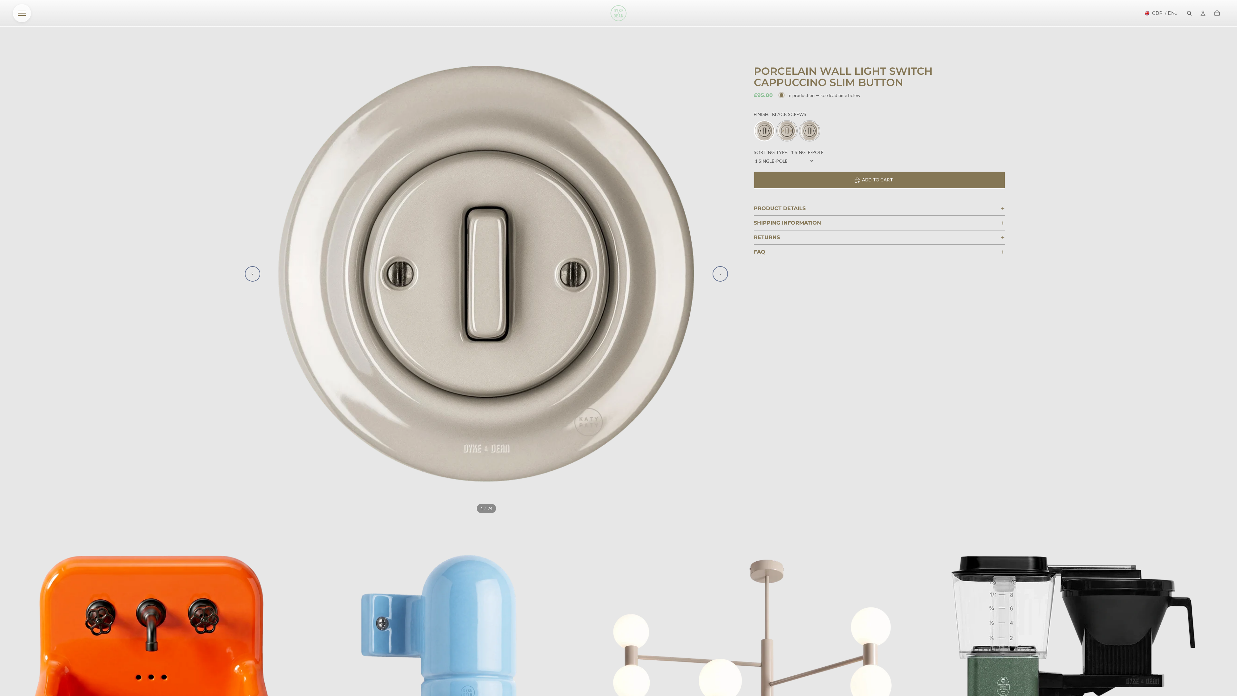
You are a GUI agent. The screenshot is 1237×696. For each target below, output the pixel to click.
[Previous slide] (252, 274)
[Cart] (1217, 13)
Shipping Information (787, 223)
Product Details (780, 208)
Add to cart (877, 179)
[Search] (1189, 13)
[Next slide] (720, 274)
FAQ (759, 252)
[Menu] (22, 13)
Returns (767, 237)
